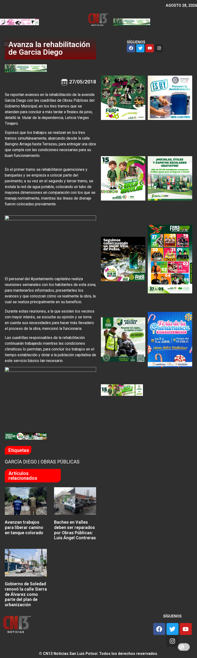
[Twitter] (140, 48)
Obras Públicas (60, 462)
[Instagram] (159, 48)
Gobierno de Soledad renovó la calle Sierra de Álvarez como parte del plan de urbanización (26, 594)
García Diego (21, 462)
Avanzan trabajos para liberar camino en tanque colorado (24, 527)
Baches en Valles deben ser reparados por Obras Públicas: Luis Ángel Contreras (75, 530)
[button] (6, 44)
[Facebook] (131, 48)
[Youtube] (150, 48)
